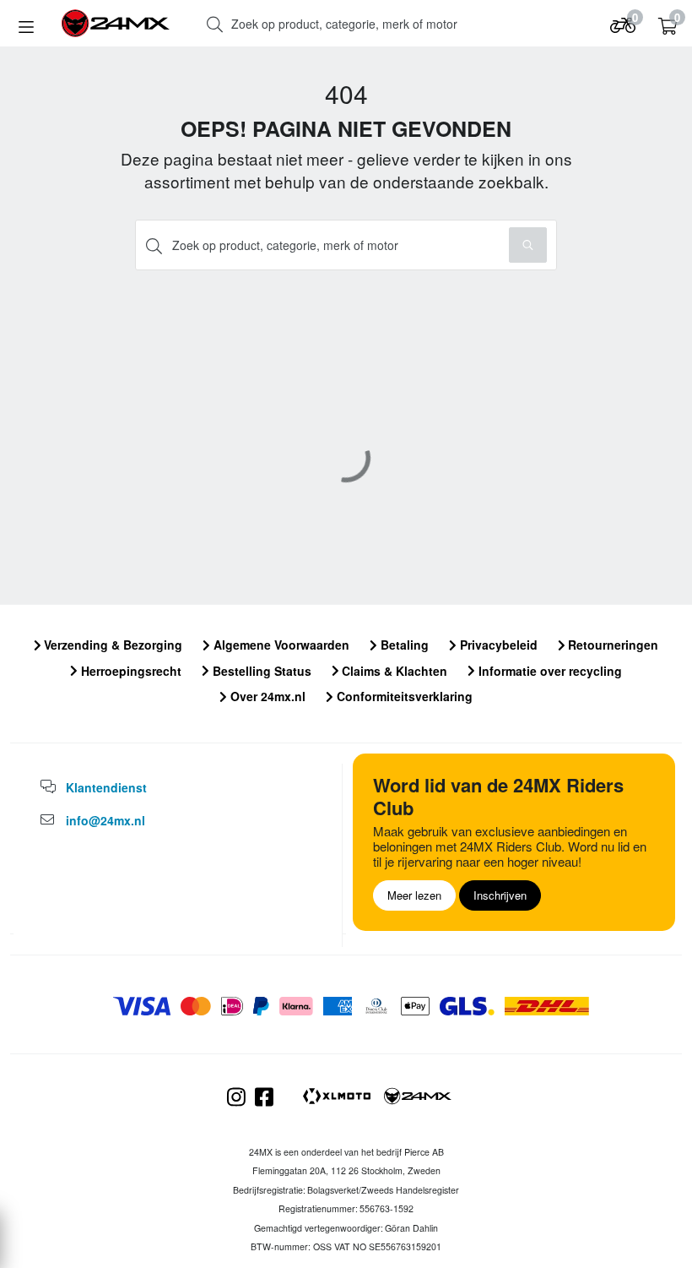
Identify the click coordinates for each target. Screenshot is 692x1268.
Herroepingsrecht (129, 670)
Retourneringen (611, 644)
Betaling (403, 644)
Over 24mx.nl (266, 696)
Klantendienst (106, 787)
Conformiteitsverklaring (403, 696)
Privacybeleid (497, 644)
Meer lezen (414, 895)
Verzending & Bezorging (111, 644)
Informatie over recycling (548, 670)
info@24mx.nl (105, 820)
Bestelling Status (260, 670)
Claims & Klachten (392, 670)
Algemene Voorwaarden (279, 644)
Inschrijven (500, 895)
